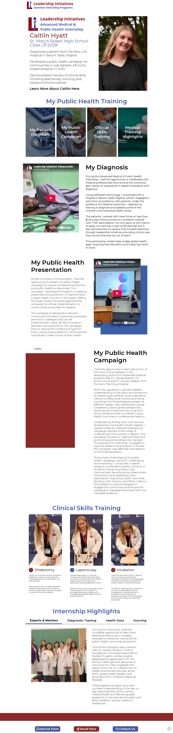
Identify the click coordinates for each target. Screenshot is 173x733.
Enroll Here (88, 729)
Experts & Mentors (44, 620)
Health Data (115, 620)
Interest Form (49, 729)
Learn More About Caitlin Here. (55, 89)
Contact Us (127, 729)
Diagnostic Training (81, 620)
